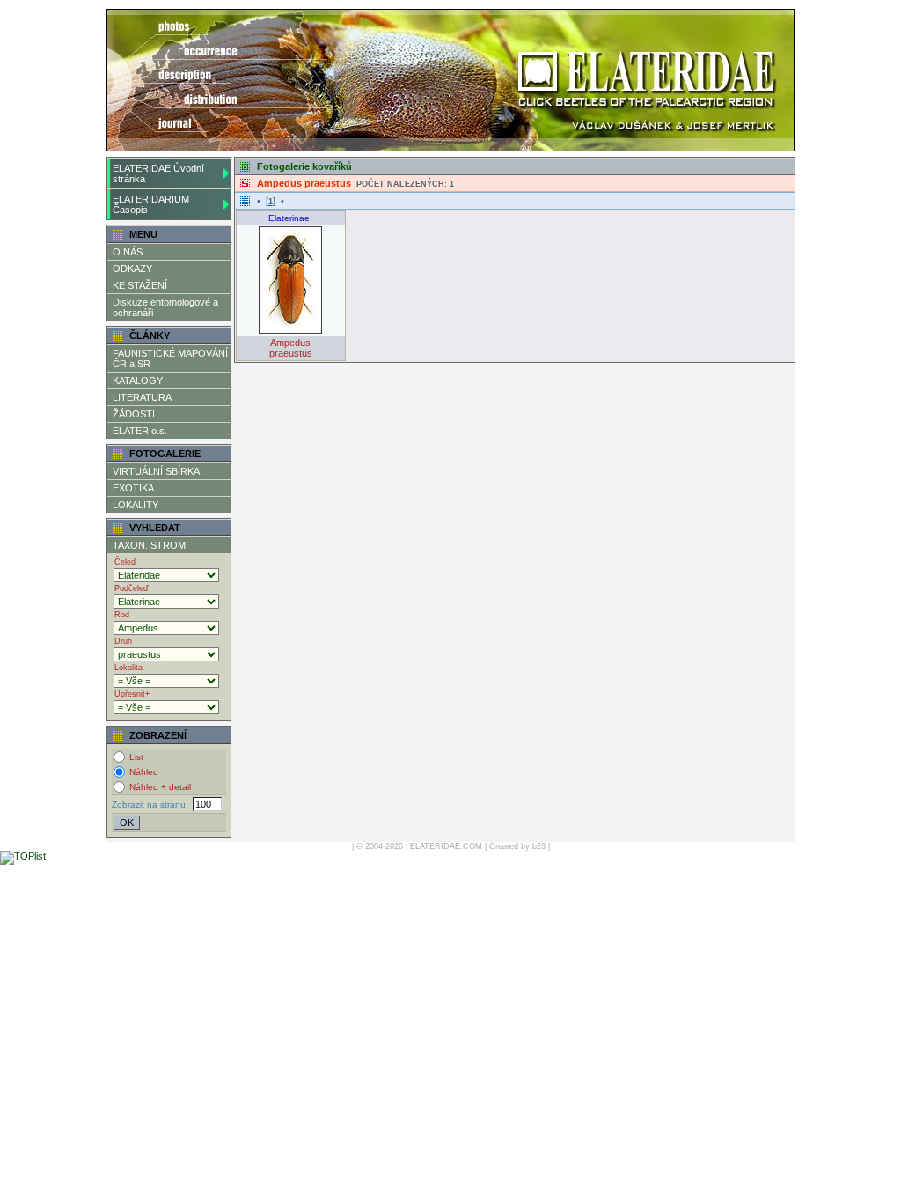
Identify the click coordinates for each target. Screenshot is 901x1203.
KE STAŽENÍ (140, 285)
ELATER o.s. (140, 430)
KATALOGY (138, 380)
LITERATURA (142, 397)
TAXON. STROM (149, 545)
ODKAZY (132, 268)
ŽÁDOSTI (134, 414)
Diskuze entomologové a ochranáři (165, 307)
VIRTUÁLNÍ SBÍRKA (156, 471)
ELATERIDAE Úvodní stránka (158, 173)
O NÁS (128, 252)
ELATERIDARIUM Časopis (151, 204)
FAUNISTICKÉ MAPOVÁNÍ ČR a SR (170, 358)
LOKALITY (135, 504)
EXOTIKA (133, 488)
